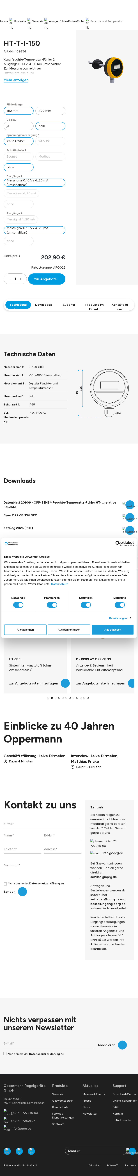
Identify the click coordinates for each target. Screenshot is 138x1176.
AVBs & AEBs (113, 1165)
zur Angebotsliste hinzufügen (49, 279)
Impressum (130, 1165)
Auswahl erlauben (69, 629)
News (86, 1107)
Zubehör (69, 305)
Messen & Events (93, 1094)
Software (58, 1124)
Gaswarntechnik (62, 1100)
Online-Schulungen (125, 1100)
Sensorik (57, 1094)
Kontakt (118, 1113)
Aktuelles (90, 1085)
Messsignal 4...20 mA (22, 194)
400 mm (44, 111)
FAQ (116, 1107)
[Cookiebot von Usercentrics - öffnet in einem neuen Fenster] (118, 543)
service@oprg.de (103, 877)
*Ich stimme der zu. (36, 883)
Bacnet (20, 157)
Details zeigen (118, 618)
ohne (10, 167)
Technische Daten (18, 306)
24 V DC (51, 142)
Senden (9, 892)
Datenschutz (59, 583)
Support (119, 1085)
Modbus (51, 157)
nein (42, 126)
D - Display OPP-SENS (26, 659)
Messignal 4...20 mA (22, 220)
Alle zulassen (112, 629)
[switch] (52, 605)
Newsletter (89, 1113)
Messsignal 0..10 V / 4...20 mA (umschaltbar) (27, 183)
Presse (86, 1100)
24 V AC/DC (16, 141)
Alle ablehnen (25, 629)
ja (8, 126)
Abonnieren (106, 1045)
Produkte (60, 1085)
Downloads (43, 305)
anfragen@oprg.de (104, 899)
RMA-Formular (122, 1120)
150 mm (12, 111)
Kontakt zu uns (120, 306)
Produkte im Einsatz (94, 306)
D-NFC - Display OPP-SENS (97, 659)
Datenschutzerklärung (44, 883)
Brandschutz (60, 1107)
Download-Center (124, 1094)
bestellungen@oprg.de (107, 904)
